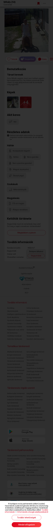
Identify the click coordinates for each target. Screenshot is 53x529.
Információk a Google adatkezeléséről (32, 512)
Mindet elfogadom (26, 524)
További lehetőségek (26, 517)
